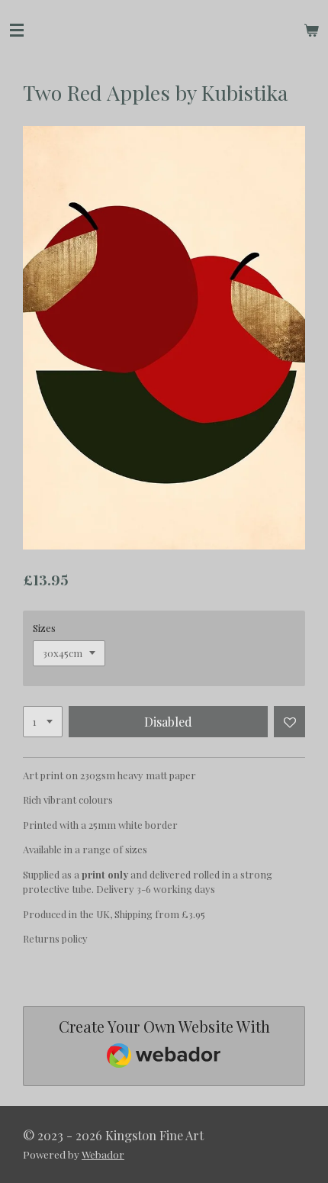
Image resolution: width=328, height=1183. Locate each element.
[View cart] (311, 30)
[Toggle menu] (17, 30)
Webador (103, 1154)
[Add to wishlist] (289, 721)
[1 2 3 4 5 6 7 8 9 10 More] (43, 721)
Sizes (44, 627)
